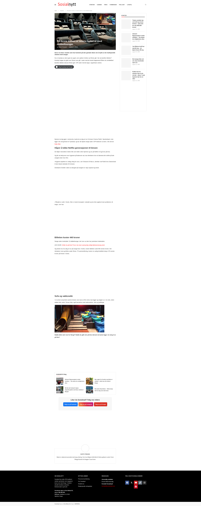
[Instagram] (144, 483)
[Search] (145, 4)
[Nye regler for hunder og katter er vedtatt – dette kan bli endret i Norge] (89, 381)
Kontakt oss (81, 483)
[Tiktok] (140, 483)
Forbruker (113, 4)
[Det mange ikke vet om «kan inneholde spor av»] (126, 63)
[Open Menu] (55, 4)
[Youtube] (136, 483)
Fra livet (122, 4)
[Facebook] (127, 483)
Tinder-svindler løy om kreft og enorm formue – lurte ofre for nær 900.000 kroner (138, 24)
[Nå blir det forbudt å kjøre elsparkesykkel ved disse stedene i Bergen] (59, 389)
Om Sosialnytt (59, 476)
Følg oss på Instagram (86, 404)
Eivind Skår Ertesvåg (107, 481)
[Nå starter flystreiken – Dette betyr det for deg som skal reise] (89, 389)
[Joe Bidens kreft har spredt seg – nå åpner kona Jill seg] (126, 50)
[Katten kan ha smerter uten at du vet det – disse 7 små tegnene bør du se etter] (126, 75)
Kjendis (99, 4)
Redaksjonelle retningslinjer (85, 486)
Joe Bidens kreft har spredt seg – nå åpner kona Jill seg (138, 48)
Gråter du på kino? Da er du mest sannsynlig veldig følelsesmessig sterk (83, 245)
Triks (105, 4)
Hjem (56, 10)
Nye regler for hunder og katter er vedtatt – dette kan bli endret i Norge (103, 381)
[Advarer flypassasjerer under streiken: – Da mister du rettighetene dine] (59, 381)
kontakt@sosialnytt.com (108, 486)
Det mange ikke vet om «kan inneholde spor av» (138, 60)
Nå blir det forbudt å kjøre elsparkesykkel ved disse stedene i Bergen (74, 389)
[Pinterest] (136, 487)
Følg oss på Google (100, 404)
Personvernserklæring (84, 479)
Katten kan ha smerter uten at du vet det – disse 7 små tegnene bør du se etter (138, 75)
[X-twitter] (131, 483)
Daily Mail (57, 144)
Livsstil (129, 4)
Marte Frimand (63, 47)
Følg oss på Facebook (70, 404)
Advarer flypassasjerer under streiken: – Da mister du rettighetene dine (74, 381)
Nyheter (92, 4)
